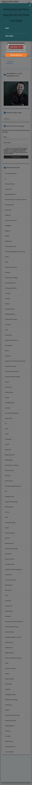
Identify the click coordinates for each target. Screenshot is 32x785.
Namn (7, 28)
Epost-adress (9, 36)
